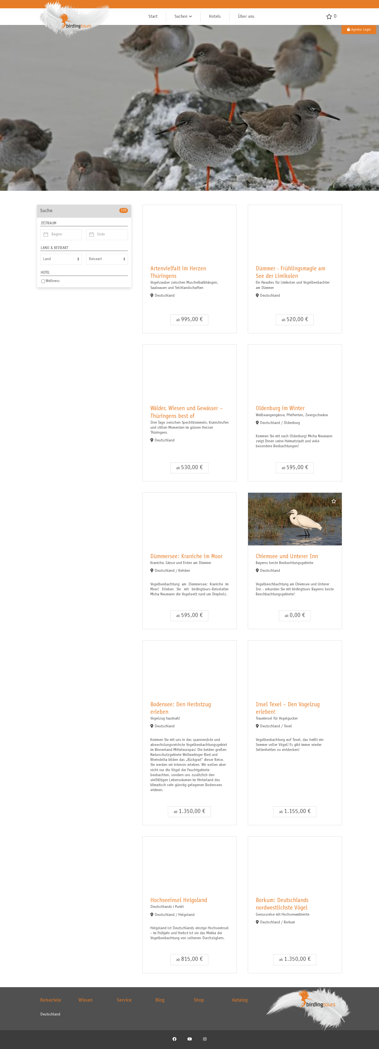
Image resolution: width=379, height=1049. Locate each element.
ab (189, 320)
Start (153, 16)
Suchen (181, 16)
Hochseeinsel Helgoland (178, 901)
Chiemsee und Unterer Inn (287, 557)
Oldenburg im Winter (280, 409)
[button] (359, 29)
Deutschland (50, 1015)
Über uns (246, 16)
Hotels (215, 16)
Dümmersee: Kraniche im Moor (186, 557)
